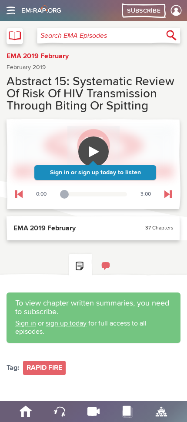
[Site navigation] (10, 10)
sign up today (97, 172)
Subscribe (143, 11)
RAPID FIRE (44, 367)
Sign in (59, 172)
